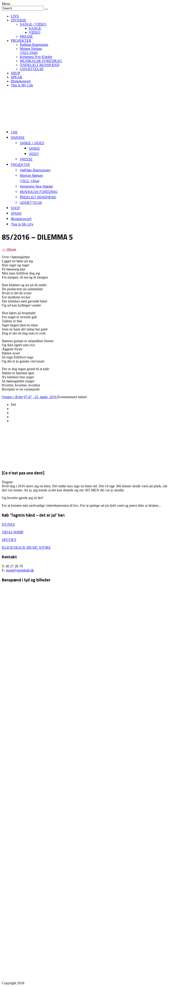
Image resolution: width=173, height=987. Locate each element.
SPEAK (17, 77)
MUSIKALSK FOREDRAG (41, 61)
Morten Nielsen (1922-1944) (31, 51)
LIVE (15, 16)
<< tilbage (9, 249)
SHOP (15, 73)
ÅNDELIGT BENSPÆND (39, 65)
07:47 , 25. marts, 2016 (40, 397)
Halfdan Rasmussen (34, 44)
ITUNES (8, 524)
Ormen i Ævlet (12, 397)
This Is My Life (22, 85)
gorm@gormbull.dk (20, 570)
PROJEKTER (21, 40)
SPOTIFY (9, 540)
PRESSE (26, 36)
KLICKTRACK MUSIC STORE (26, 547)
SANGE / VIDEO (33, 24)
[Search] (46, 9)
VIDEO (34, 32)
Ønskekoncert (21, 81)
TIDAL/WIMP (12, 532)
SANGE (35, 28)
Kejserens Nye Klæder (36, 57)
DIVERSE (18, 20)
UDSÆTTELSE (32, 69)
